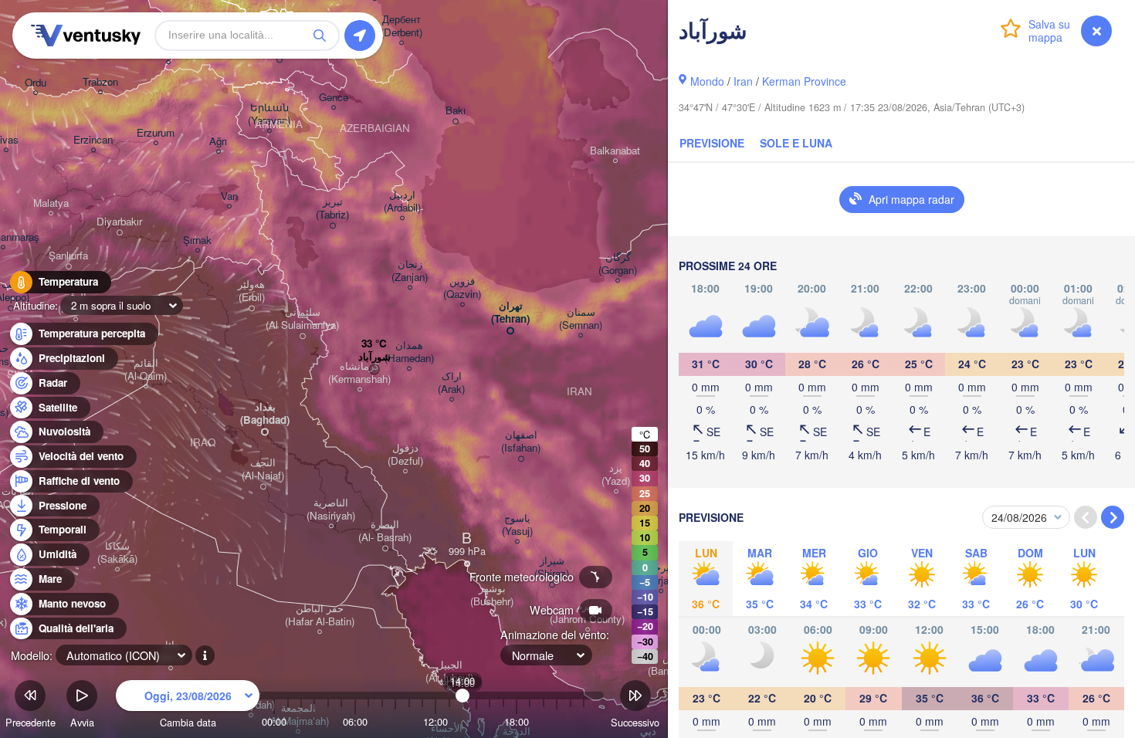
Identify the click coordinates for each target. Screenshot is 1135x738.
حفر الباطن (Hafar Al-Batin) (319, 615)
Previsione (711, 143)
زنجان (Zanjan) (409, 271)
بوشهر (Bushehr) (491, 595)
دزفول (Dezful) (405, 455)
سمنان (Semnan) (580, 319)
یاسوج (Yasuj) (517, 525)
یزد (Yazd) (615, 475)
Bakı (456, 110)
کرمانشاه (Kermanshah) (359, 373)
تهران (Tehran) (510, 313)
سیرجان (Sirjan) (661, 574)
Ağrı (218, 141)
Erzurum (155, 133)
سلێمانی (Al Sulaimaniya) (302, 319)
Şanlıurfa (68, 255)
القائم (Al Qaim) (145, 370)
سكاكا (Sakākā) (117, 553)
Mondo (707, 81)
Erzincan (93, 140)
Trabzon (100, 82)
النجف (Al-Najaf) (263, 469)
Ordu (35, 83)
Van (229, 196)
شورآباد (374, 357)
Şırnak (197, 240)
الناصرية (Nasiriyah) (331, 509)
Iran (743, 81)
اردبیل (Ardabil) (402, 201)
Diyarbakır (119, 222)
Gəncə (333, 97)
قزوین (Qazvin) (462, 288)
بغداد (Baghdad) (265, 414)
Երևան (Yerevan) (269, 114)
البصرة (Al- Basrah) (385, 531)
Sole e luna (796, 143)
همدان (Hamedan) (409, 352)
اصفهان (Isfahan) (520, 441)
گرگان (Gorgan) (617, 264)
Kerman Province (804, 81)
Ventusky (83, 35)
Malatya (51, 203)
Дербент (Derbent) (401, 26)
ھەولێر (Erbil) (251, 291)
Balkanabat (615, 150)
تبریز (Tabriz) (332, 208)
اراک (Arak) (451, 383)
